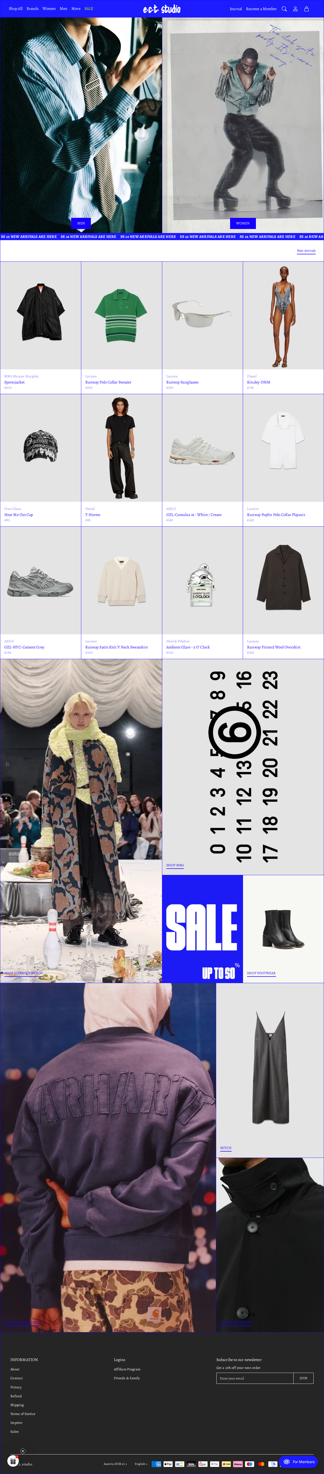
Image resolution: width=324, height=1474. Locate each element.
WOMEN (243, 223)
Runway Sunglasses (182, 382)
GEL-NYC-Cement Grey (24, 647)
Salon (14, 1431)
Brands (33, 8)
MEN (81, 223)
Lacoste (91, 376)
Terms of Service (22, 1413)
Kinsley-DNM (258, 382)
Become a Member (261, 9)
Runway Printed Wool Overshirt (273, 647)
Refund (16, 1396)
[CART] (306, 8)
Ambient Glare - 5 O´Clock (188, 647)
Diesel (251, 376)
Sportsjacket (14, 382)
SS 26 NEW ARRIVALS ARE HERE (58, 236)
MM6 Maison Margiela (21, 376)
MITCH (226, 1147)
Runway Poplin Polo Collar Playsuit (276, 515)
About (14, 1369)
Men (63, 8)
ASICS (171, 508)
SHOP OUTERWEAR (235, 1322)
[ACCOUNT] (295, 8)
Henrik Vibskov (178, 641)
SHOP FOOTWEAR (261, 973)
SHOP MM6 (175, 865)
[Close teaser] (22, 1451)
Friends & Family (127, 1378)
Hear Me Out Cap (18, 515)
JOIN (303, 1378)
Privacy (16, 1387)
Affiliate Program (127, 1369)
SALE (89, 8)
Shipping (17, 1405)
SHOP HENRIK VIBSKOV (23, 973)
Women (49, 8)
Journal (236, 9)
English (140, 1464)
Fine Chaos (12, 508)
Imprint (16, 1422)
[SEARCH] (284, 8)
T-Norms (92, 515)
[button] (13, 1461)
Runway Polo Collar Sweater (108, 382)
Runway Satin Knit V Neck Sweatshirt (116, 647)
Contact (16, 1378)
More (75, 8)
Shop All (16, 8)
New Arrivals (306, 250)
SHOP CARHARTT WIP (22, 1322)
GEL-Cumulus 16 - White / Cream (194, 515)
